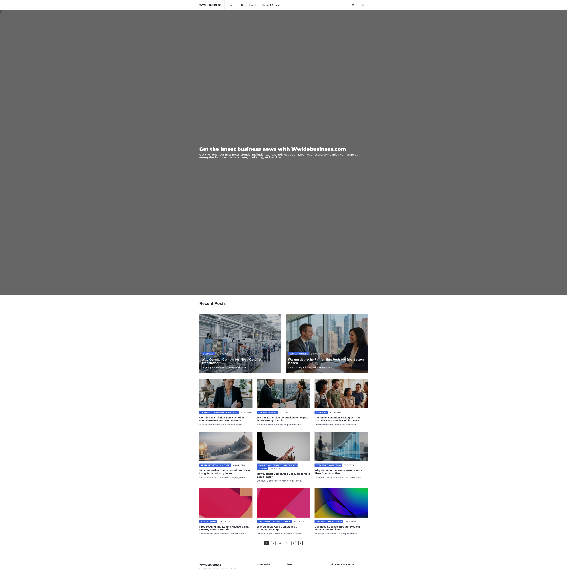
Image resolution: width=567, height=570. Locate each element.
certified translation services (219, 412)
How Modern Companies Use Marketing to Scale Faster (283, 475)
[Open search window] (363, 5)
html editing (208, 521)
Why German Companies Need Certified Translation (232, 361)
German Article (298, 354)
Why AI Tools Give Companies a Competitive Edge (277, 528)
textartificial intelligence (274, 521)
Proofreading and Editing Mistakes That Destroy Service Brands (224, 528)
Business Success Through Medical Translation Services (337, 528)
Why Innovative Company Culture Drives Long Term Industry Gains (225, 472)
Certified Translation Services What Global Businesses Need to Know (221, 419)
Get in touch (248, 5)
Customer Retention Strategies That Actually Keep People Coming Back (337, 419)
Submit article (271, 5)
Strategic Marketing (328, 465)
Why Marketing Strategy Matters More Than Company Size (338, 472)
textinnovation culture (215, 465)
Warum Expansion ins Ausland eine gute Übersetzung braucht (282, 419)
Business (208, 354)
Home (231, 5)
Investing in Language (329, 521)
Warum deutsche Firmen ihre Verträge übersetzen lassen (326, 361)
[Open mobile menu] (353, 5)
